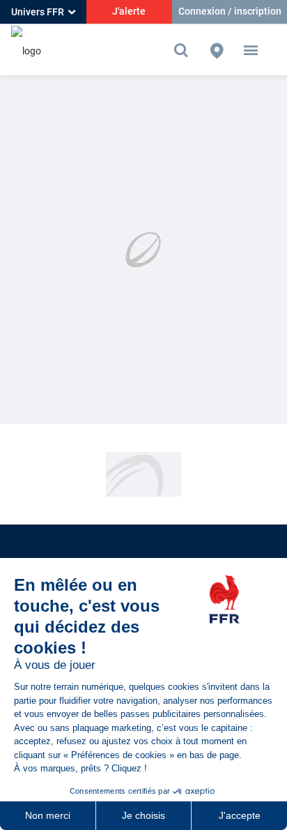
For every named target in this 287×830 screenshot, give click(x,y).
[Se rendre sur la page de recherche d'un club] (217, 50)
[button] (251, 50)
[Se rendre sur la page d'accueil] (26, 49)
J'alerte (129, 11)
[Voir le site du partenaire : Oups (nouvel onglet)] (143, 473)
